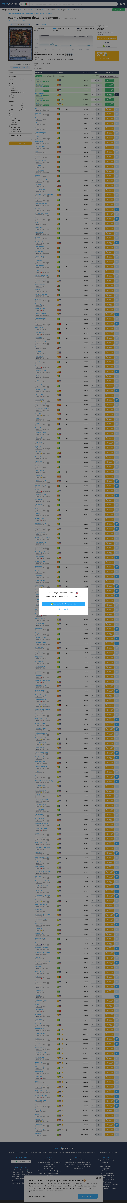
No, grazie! (63, 609)
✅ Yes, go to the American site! (63, 604)
